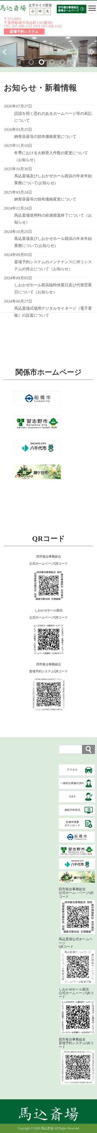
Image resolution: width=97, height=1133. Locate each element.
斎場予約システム (24, 31)
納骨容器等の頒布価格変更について (45, 136)
